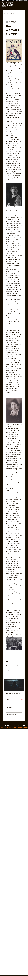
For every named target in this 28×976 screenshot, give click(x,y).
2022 (8, 655)
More (18, 13)
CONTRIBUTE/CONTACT (14, 764)
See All (20, 676)
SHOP (14, 769)
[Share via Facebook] (6, 665)
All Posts (6, 13)
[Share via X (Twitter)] (10, 665)
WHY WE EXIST (13, 754)
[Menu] (19, 4)
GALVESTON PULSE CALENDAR (14, 757)
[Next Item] (26, 852)
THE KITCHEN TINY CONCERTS (14, 759)
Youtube (14, 751)
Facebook (14, 747)
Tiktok (14, 749)
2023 (12, 13)
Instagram (14, 745)
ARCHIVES (13, 762)
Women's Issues (15, 655)
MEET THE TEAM (14, 756)
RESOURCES (14, 767)
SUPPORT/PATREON (14, 765)
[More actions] (21, 22)
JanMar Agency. (14, 742)
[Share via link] (17, 665)
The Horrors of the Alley (13, 693)
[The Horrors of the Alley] (14, 685)
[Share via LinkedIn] (13, 665)
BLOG (14, 761)
